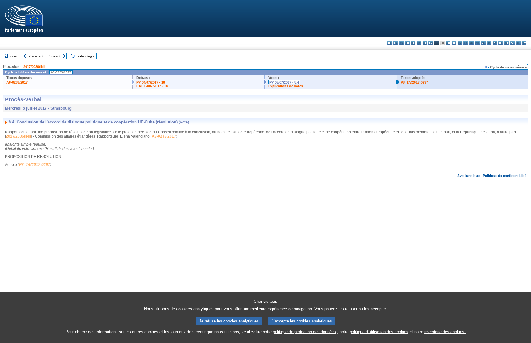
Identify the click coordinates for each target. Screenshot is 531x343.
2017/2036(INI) (34, 66)
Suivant (54, 56)
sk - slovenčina (506, 43)
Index (14, 56)
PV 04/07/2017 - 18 (150, 82)
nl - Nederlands (483, 43)
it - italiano (454, 43)
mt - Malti (477, 43)
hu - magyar (471, 43)
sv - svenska (524, 43)
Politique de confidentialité (504, 175)
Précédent (36, 56)
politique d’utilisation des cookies (379, 331)
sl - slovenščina (512, 43)
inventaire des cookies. (445, 331)
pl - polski (489, 43)
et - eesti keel (419, 43)
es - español (395, 43)
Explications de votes (285, 86)
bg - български (389, 43)
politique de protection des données (304, 331)
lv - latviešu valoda (460, 43)
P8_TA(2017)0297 (414, 82)
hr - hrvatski (448, 43)
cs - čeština (401, 43)
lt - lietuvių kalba (465, 43)
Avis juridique (468, 175)
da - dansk (407, 43)
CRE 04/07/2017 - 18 (152, 86)
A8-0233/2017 (17, 82)
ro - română (500, 43)
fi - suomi (518, 43)
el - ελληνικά (425, 43)
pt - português (495, 43)
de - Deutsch (413, 43)
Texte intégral (85, 56)
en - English (430, 43)
